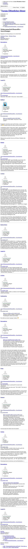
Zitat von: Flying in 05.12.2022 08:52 (11, 482)
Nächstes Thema (12, 36)
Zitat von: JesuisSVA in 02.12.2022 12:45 (11, 339)
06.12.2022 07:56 (4, 524)
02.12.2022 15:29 (4, 311)
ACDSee (2, 173)
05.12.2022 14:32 (4, 480)
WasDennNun (4, 296)
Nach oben (3, 532)
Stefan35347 (22, 24)
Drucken (2, 37)
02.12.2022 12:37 (4, 239)
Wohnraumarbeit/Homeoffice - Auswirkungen (10, 56)
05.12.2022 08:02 (4, 337)
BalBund (2, 99)
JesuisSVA (3, 80)
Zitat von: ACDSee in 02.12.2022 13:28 (11, 313)
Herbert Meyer (4, 224)
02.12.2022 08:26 (4, 57)
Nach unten (3, 38)
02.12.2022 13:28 (4, 290)
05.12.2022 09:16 (4, 412)
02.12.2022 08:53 (4, 116)
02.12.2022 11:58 (4, 188)
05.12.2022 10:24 (4, 447)
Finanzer (2, 397)
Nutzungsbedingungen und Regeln (13, 546)
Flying (2, 368)
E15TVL (5, 25)
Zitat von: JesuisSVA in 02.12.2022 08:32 (11, 118)
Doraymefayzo (4, 42)
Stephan (2, 431)
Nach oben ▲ (24, 546)
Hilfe (4, 546)
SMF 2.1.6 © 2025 (7, 547)
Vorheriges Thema (4, 36)
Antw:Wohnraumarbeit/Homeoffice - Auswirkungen (11, 93)
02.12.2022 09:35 (4, 158)
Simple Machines (15, 547)
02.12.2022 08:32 (4, 95)
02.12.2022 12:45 (4, 266)
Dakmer (2, 142)
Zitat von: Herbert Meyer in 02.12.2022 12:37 (12, 414)
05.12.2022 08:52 (4, 383)
